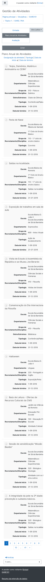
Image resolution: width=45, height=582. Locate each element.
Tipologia (29, 58)
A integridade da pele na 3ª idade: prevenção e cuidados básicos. (24, 497)
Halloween (14, 356)
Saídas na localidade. (19, 163)
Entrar (40, 3)
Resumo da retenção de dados (14, 579)
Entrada (16, 30)
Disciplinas (22, 17)
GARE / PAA (19, 21)
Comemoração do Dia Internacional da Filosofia (24, 307)
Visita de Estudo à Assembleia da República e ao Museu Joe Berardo (23, 260)
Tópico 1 (8, 21)
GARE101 (33, 17)
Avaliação (16, 40)
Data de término (26, 60)
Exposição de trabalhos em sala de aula (24, 208)
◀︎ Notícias (9, 557)
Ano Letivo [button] (35, 30)
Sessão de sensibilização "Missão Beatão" (23, 445)
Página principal (9, 17)
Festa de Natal (16, 120)
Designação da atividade (14, 58)
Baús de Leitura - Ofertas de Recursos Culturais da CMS (21, 399)
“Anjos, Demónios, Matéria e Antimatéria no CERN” (20, 68)
